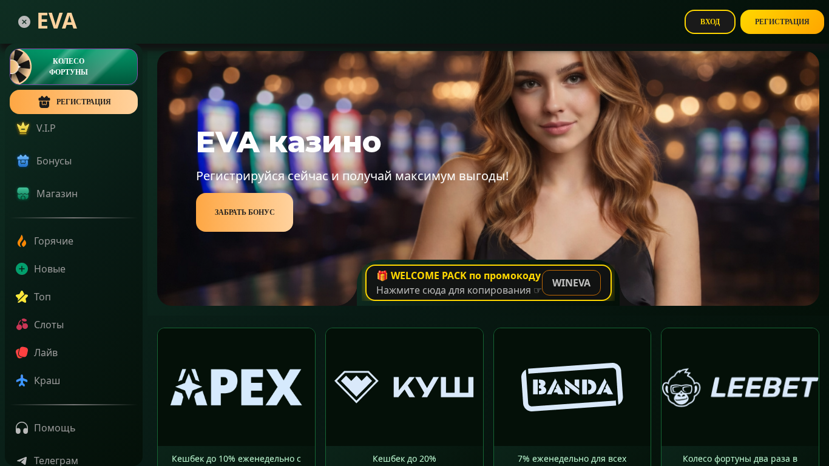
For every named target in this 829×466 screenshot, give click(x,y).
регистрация (83, 102)
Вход (710, 22)
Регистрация (782, 22)
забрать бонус (245, 212)
